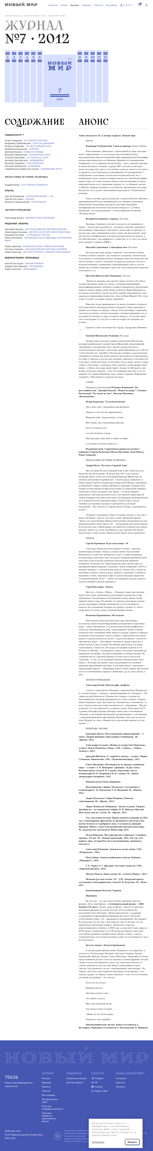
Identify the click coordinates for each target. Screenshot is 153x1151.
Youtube (99, 1086)
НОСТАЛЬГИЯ (38, 201)
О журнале (53, 5)
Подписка (98, 5)
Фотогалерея (48, 1095)
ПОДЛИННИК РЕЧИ (51, 168)
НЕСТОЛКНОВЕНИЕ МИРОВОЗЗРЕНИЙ (45, 229)
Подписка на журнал (76, 1078)
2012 (43, 15)
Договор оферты (74, 1082)
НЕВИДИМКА (37, 160)
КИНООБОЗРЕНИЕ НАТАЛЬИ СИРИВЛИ (46, 249)
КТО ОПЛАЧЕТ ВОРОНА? (35, 184)
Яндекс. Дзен (101, 1091)
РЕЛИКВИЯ (34, 166)
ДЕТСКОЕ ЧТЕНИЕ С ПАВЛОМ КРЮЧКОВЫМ (46, 252)
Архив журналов (31, 15)
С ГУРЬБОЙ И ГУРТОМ (38, 234)
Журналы (74, 5)
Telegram (99, 1078)
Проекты (46, 1086)
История (46, 1078)
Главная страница (13, 15)
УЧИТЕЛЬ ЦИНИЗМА (43, 143)
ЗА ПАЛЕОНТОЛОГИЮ (35, 140)
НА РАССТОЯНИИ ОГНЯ (38, 146)
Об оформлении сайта (50, 1100)
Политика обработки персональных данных (49, 1117)
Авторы (64, 5)
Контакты (120, 1086)
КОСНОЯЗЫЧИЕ (35, 163)
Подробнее (98, 1142)
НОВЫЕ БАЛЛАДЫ (33, 151)
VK (96, 1082)
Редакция (86, 5)
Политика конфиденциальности (52, 1107)
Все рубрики (111, 5)
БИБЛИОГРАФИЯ (34, 263)
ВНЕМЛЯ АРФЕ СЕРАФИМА (40, 217)
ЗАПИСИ (29, 199)
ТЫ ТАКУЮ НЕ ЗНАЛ (37, 157)
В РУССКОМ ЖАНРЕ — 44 (39, 196)
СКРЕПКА (34, 149)
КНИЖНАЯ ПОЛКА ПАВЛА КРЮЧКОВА (43, 246)
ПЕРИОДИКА (36, 266)
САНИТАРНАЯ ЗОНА (40, 154)
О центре (120, 1082)
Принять (132, 1142)
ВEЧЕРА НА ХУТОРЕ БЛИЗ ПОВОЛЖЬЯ (49, 232)
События (46, 1091)
